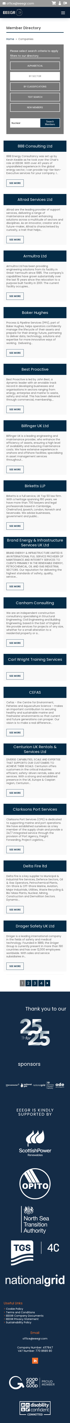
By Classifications (35, 86)
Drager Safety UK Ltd (35, 926)
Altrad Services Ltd (35, 199)
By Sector (35, 76)
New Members (35, 107)
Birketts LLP (35, 486)
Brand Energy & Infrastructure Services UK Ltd (35, 543)
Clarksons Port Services (35, 809)
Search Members (50, 123)
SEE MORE (15, 183)
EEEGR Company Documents (24, 1316)
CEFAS (35, 692)
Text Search (35, 97)
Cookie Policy (14, 1309)
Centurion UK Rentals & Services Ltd (35, 749)
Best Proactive (35, 369)
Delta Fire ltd (35, 866)
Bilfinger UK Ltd (35, 425)
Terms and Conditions (20, 1312)
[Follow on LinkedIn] (35, 1361)
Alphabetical (35, 65)
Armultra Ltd (35, 256)
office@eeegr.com (20, 3)
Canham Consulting (35, 603)
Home (10, 39)
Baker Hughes (35, 312)
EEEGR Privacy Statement (22, 1319)
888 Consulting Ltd (35, 146)
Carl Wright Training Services (35, 659)
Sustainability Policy (18, 1322)
